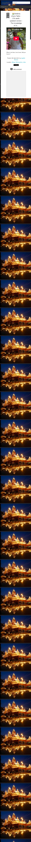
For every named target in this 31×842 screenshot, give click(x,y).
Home (11, 7)
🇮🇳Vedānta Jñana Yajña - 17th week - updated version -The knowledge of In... (16, 19)
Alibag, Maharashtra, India (19, 62)
